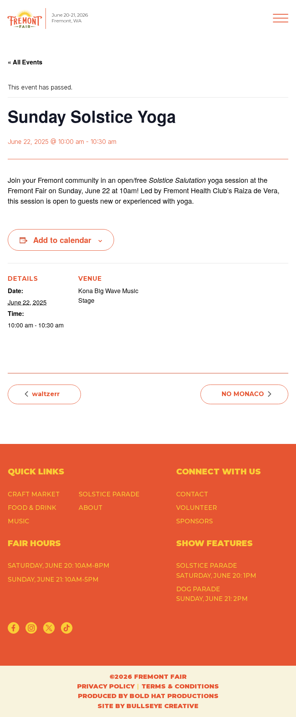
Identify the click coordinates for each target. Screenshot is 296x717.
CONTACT (192, 494)
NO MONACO (243, 394)
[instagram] (31, 628)
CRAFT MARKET (34, 494)
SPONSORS (194, 521)
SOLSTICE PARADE (109, 494)
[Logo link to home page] (24, 18)
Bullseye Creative (162, 706)
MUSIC (18, 521)
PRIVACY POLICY (106, 686)
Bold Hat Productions (174, 696)
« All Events (25, 61)
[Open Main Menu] (280, 18)
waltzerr (46, 394)
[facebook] (13, 628)
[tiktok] (66, 628)
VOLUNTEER (196, 507)
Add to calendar (62, 239)
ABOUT (91, 507)
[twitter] (49, 628)
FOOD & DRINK (32, 507)
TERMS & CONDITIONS (180, 686)
